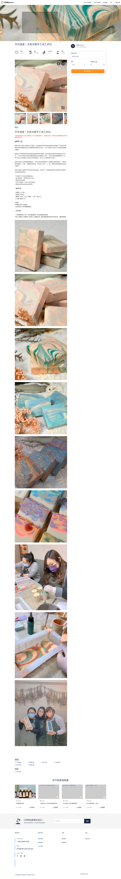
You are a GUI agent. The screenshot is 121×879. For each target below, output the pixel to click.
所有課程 (105, 2)
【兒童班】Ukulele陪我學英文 (48, 803)
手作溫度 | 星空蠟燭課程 (70, 803)
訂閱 (87, 821)
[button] (63, 107)
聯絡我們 (40, 842)
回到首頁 (87, 839)
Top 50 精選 (97, 2)
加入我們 (40, 846)
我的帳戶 (64, 839)
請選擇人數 (93, 62)
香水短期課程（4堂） (93, 803)
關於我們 (40, 839)
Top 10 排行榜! (87, 2)
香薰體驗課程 (20, 803)
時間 (72, 61)
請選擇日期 (74, 53)
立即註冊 (117, 2)
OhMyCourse (80, 45)
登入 (111, 2)
